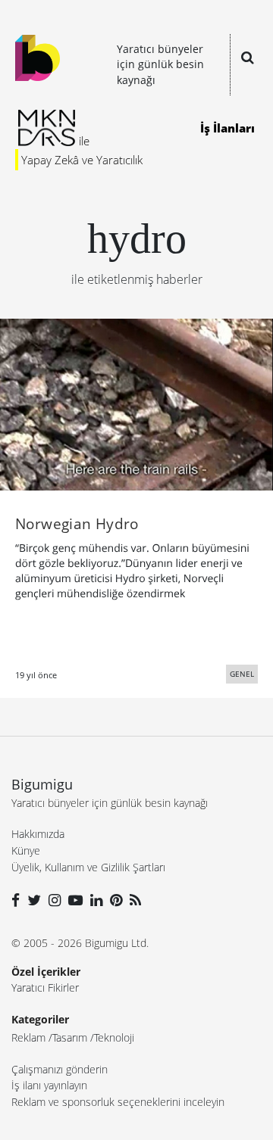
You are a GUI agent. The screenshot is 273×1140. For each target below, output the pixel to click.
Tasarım (69, 1037)
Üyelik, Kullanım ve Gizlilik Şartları (88, 867)
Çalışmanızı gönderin (59, 1069)
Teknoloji (114, 1037)
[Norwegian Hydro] (136, 403)
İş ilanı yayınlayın (49, 1085)
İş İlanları (227, 127)
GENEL (242, 673)
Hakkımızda (37, 834)
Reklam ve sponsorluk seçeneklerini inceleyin (117, 1102)
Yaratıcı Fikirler (45, 987)
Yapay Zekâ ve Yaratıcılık (82, 159)
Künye (25, 850)
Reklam (28, 1037)
